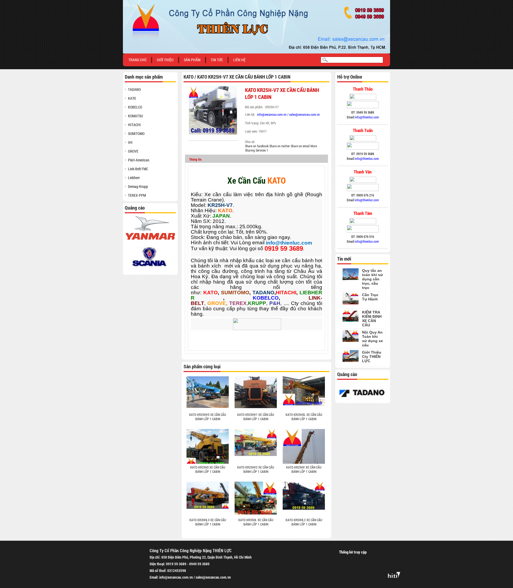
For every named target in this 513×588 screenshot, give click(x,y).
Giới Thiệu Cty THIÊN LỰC (371, 356)
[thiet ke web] (394, 574)
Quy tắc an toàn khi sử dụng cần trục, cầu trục (372, 279)
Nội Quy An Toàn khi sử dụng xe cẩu (372, 338)
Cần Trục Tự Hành (370, 297)
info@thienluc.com (367, 117)
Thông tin (195, 159)
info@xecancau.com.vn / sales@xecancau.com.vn (288, 114)
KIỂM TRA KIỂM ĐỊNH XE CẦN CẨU (372, 318)
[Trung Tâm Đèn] (256, 1)
